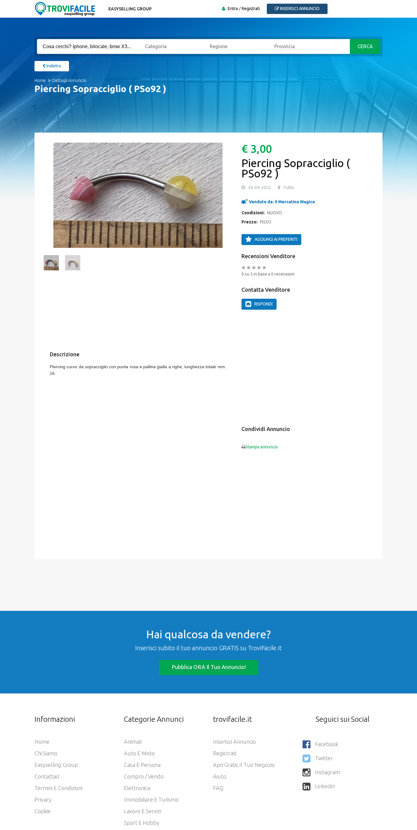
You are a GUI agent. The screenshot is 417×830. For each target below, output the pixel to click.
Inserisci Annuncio (234, 742)
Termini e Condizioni (58, 788)
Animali (133, 742)
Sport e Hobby (141, 823)
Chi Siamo (45, 753)
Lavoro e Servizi (142, 811)
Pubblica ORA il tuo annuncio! (209, 667)
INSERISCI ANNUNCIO (299, 8)
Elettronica (137, 788)
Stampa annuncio (261, 446)
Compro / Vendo (144, 776)
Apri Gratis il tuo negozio (244, 765)
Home (40, 80)
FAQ (218, 788)
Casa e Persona (142, 765)
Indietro (53, 65)
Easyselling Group (130, 8)
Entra (233, 8)
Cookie (42, 811)
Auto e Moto (139, 753)
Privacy (43, 799)
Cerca (365, 46)
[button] (51, 195)
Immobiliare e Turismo (151, 799)
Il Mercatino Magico (295, 201)
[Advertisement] (202, 117)
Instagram (327, 772)
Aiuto (219, 776)
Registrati (251, 8)
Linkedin (325, 786)
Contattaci (46, 776)
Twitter (324, 758)
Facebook (326, 744)
